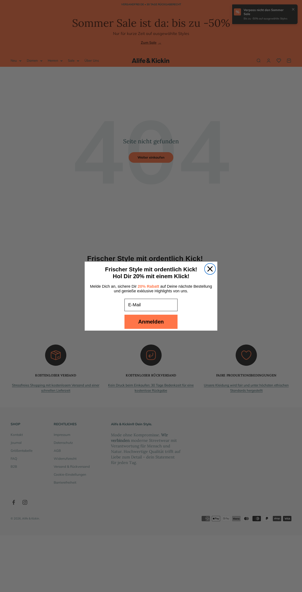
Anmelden (151, 322)
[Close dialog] (210, 268)
